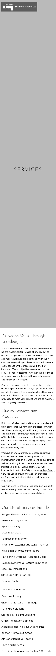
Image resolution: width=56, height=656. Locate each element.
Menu (52, 6)
